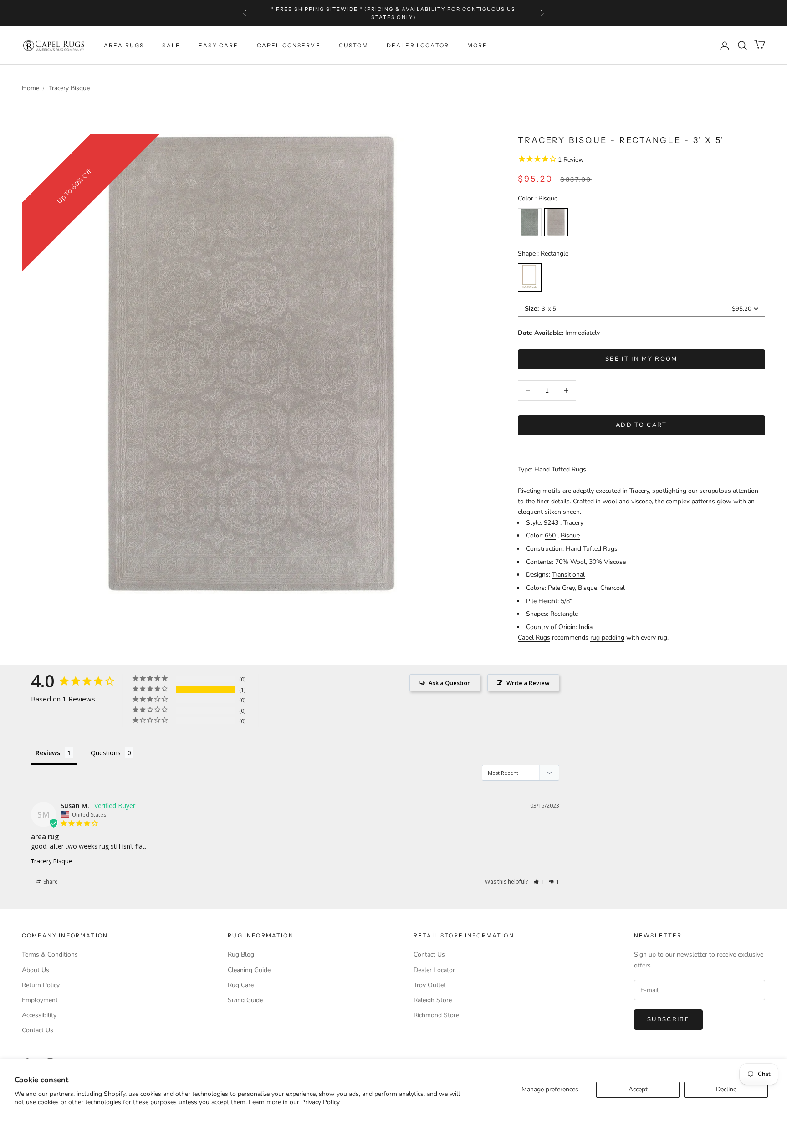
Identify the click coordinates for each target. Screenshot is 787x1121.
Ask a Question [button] (450, 683)
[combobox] (641, 309)
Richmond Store (436, 1015)
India (586, 627)
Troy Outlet (430, 985)
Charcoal (612, 588)
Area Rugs (124, 45)
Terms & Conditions (50, 954)
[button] (539, 882)
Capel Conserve (289, 45)
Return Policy (41, 985)
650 (550, 535)
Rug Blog (241, 954)
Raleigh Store (433, 1000)
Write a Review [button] (528, 683)
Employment (40, 1000)
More (477, 45)
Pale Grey (561, 588)
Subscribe (668, 1019)
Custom (353, 45)
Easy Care (218, 45)
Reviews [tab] (48, 752)
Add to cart (641, 425)
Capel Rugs (534, 637)
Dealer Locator (418, 45)
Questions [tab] (106, 752)
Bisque (570, 535)
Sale (171, 45)
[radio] (530, 222)
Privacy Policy (320, 1102)
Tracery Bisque (51, 861)
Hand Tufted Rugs (592, 548)
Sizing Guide (245, 1000)
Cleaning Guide (249, 970)
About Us (35, 970)
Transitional (568, 574)
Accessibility (39, 1015)
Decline (726, 1089)
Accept (638, 1089)
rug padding (607, 637)
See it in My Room (641, 359)
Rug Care (241, 985)
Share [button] (50, 882)
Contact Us (37, 1030)
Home (30, 88)
